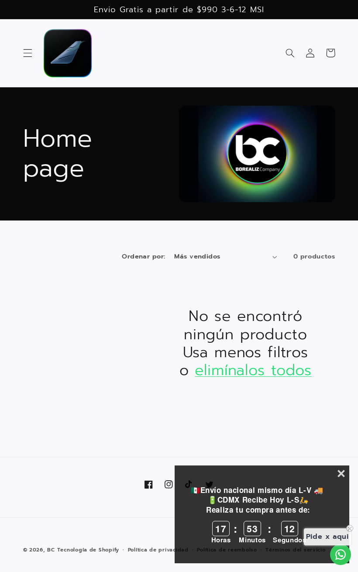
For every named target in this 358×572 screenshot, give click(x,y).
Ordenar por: (143, 256)
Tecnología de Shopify (88, 550)
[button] (27, 53)
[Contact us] (340, 554)
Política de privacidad (158, 550)
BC (51, 550)
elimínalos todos (253, 370)
